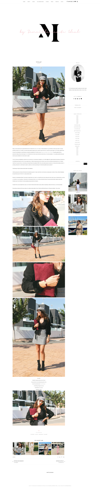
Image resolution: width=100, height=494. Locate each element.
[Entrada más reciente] (24, 461)
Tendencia (78, 192)
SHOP (62, 1)
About (29, 1)
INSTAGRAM (41, 434)
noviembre (76, 126)
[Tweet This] (60, 457)
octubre (76, 128)
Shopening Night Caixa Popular (47, 152)
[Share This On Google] (64, 457)
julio (76, 134)
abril (76, 140)
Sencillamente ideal (53, 485)
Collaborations (40, 1)
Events (47, 1)
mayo (76, 138)
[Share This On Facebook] (58, 457)
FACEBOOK (32, 434)
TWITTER (36, 434)
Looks (33, 1)
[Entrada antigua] (55, 461)
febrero (77, 144)
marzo (76, 142)
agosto (76, 132)
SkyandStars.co (68, 485)
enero (76, 146)
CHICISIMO (45, 434)
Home (24, 1)
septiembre (76, 130)
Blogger (40, 485)
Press (52, 1)
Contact (57, 1)
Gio (77, 235)
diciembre (76, 125)
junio (76, 136)
